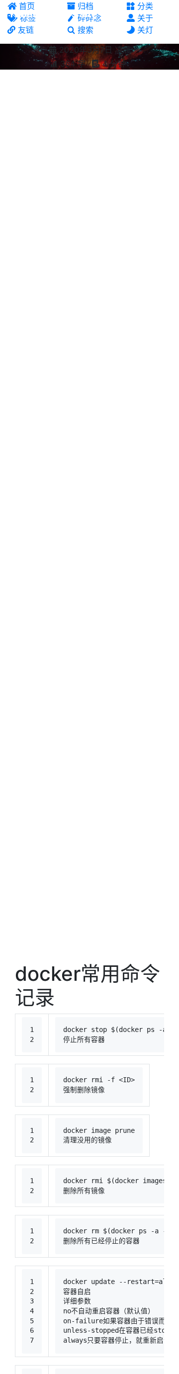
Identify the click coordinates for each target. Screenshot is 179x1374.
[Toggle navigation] (164, 13)
